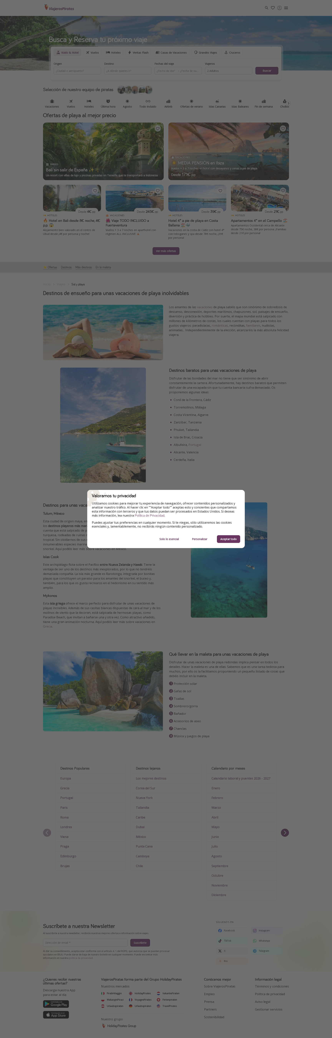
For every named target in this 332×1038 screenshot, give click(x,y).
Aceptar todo (228, 539)
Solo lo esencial (169, 539)
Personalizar (199, 539)
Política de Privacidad (149, 515)
